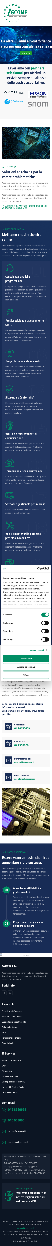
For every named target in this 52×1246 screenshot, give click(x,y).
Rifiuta (26, 675)
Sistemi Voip (7, 1071)
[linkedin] (10, 993)
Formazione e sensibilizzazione (24, 471)
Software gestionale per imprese (25, 504)
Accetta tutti (26, 658)
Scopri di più (26, 53)
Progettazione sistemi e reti (22, 361)
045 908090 (21, 745)
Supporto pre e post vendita (14, 1022)
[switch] (45, 623)
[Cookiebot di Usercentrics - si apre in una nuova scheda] (37, 569)
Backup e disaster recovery (13, 1081)
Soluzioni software (10, 1027)
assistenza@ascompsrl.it (25, 779)
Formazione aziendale (11, 1037)
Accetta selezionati (26, 667)
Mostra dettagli (37, 650)
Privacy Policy (19, 1241)
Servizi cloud (7, 1043)
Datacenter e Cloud (10, 1076)
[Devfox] (15, 13)
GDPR (4, 1032)
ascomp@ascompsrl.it (24, 762)
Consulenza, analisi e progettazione (17, 278)
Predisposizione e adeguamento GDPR (24, 322)
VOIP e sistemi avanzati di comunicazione (21, 436)
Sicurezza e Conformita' (19, 397)
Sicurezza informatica (11, 1060)
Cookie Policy (33, 1241)
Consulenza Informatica (12, 1011)
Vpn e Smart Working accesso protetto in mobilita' (23, 535)
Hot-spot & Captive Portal (13, 1087)
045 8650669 (22, 728)
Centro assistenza (9, 1092)
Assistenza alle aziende (12, 1016)
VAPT (4, 1065)
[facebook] (4, 993)
